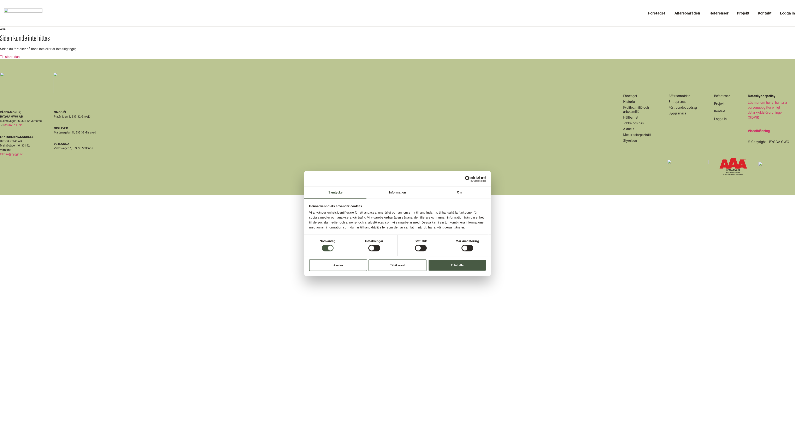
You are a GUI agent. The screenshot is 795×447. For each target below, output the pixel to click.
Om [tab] (459, 192)
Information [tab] (397, 192)
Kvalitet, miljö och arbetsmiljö (636, 109)
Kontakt (719, 111)
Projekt (719, 103)
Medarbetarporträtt (637, 134)
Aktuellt (628, 129)
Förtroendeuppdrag (683, 107)
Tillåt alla (457, 265)
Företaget (630, 96)
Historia (629, 101)
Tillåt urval (397, 265)
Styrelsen (630, 140)
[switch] (374, 248)
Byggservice (677, 113)
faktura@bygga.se (11, 154)
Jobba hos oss (633, 123)
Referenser (722, 96)
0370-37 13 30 (13, 125)
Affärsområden (679, 96)
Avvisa (338, 265)
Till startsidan (10, 56)
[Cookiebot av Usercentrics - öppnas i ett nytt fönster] (468, 179)
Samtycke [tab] (335, 192)
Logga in (720, 119)
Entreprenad (678, 101)
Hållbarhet (630, 117)
